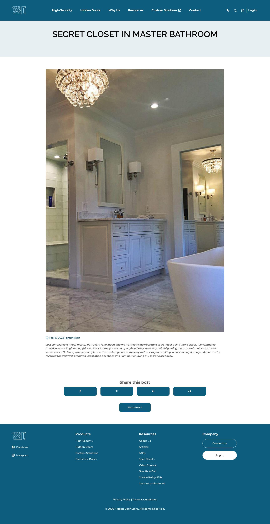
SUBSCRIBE (175, 519)
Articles (143, 446)
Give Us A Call (147, 471)
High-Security (62, 10)
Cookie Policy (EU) (150, 477)
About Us (145, 440)
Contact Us (219, 443)
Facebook (22, 447)
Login (252, 10)
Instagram (22, 455)
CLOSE (265, 512)
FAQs (142, 453)
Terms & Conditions (144, 499)
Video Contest (148, 465)
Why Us (114, 10)
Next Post (134, 407)
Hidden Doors (90, 10)
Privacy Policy (121, 499)
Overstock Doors (86, 459)
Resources (135, 10)
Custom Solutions (165, 10)
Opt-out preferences (152, 483)
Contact (195, 10)
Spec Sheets (147, 459)
